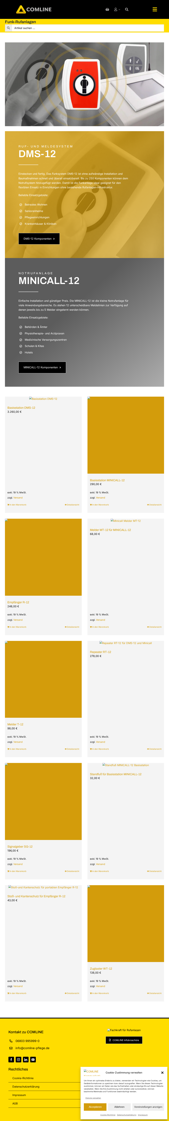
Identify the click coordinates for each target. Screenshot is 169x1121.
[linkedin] (26, 1059)
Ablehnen (119, 1106)
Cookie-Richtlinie (107, 1115)
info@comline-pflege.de (33, 1048)
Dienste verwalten (93, 1098)
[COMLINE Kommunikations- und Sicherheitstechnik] (33, 6)
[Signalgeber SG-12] (43, 801)
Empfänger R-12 (18, 602)
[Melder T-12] (43, 679)
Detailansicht (73, 505)
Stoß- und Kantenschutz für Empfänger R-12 (36, 896)
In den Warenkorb (18, 505)
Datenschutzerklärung (126, 1115)
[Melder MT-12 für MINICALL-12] (125, 521)
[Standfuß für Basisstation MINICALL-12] (125, 765)
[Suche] (126, 9)
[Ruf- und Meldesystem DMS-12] (84, 84)
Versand (18, 497)
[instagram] (18, 1059)
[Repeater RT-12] (125, 643)
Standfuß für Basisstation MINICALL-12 (115, 774)
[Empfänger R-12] (43, 557)
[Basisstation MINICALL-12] (125, 435)
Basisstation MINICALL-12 (107, 480)
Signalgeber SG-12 (20, 846)
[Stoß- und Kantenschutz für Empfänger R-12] (43, 887)
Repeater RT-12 (100, 652)
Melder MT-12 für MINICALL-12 (110, 530)
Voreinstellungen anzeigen (148, 1106)
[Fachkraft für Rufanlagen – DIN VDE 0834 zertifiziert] (124, 1030)
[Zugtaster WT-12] (125, 923)
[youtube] (33, 1059)
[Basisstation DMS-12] (43, 399)
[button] (162, 1072)
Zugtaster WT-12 (101, 968)
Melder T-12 (15, 724)
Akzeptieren (95, 1106)
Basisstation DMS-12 (21, 408)
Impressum (143, 1115)
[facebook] (11, 1059)
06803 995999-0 (27, 1041)
